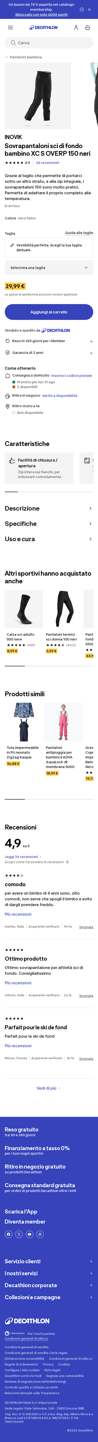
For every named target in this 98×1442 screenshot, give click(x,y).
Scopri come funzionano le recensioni (34, 862)
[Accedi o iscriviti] (76, 27)
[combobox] (49, 267)
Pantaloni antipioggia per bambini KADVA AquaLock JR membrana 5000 (60, 757)
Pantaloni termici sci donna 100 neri (61, 636)
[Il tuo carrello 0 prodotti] (87, 27)
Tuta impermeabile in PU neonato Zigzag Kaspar (23, 752)
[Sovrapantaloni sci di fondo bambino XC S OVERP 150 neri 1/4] (38, 95)
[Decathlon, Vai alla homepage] (43, 27)
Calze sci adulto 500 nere (21, 636)
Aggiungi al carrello (49, 312)
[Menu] (10, 27)
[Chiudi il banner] (89, 9)
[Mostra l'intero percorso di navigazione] (7, 57)
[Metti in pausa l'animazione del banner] (82, 9)
